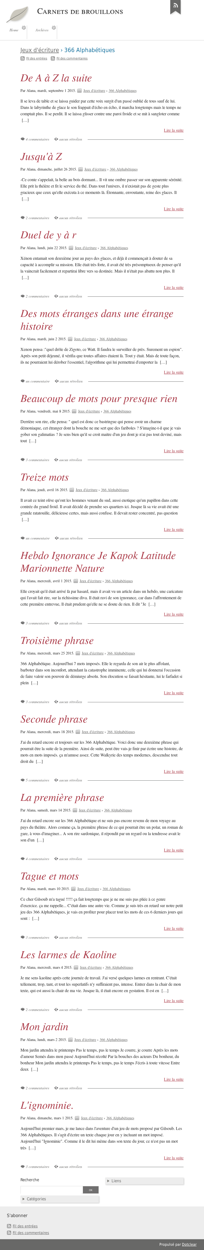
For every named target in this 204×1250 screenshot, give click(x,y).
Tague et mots (49, 875)
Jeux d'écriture (39, 49)
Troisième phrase (57, 639)
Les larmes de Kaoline (68, 954)
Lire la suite (174, 130)
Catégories (36, 1199)
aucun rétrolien (70, 139)
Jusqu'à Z (41, 155)
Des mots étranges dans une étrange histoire (96, 319)
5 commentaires (37, 780)
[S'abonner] (175, 14)
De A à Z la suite (56, 77)
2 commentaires (37, 217)
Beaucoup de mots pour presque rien (98, 397)
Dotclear (189, 1244)
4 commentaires (37, 139)
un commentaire (38, 381)
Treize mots (44, 476)
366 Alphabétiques (123, 90)
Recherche (29, 1179)
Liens (116, 1181)
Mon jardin (44, 1026)
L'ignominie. (47, 1104)
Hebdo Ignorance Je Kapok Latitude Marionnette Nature (98, 561)
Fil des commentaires (72, 58)
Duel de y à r (48, 234)
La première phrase (62, 796)
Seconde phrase (54, 718)
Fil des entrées (36, 58)
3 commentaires (37, 459)
